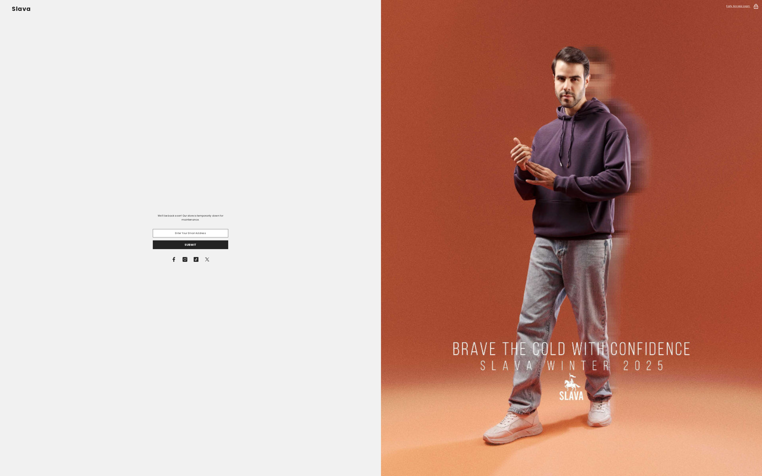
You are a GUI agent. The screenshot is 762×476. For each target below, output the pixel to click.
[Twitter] (207, 259)
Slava (21, 9)
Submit (190, 245)
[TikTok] (196, 259)
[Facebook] (173, 259)
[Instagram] (185, 259)
